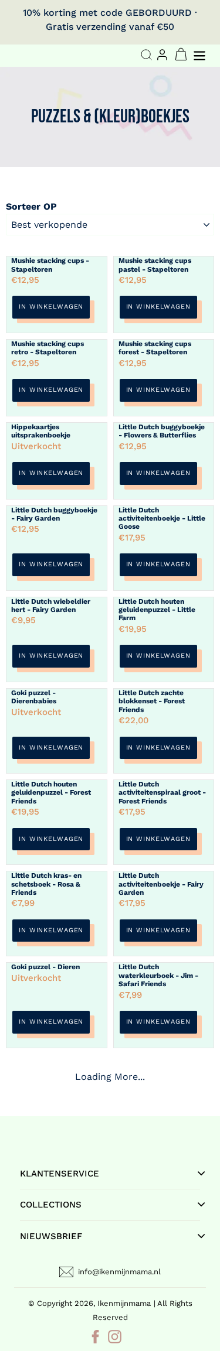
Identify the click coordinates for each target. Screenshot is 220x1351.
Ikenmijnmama (124, 1303)
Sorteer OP (31, 206)
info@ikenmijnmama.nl (119, 1271)
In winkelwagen (51, 306)
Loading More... (110, 1076)
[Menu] (200, 54)
